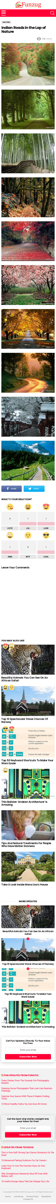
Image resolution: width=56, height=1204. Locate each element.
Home (8, 1196)
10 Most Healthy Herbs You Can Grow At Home (24, 1104)
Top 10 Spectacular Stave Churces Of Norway (24, 720)
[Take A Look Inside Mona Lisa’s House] (28, 867)
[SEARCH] (52, 13)
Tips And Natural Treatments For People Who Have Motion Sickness (26, 844)
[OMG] (11, 646)
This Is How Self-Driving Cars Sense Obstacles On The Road (27, 1153)
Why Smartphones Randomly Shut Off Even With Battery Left (24, 1175)
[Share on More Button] (49, 489)
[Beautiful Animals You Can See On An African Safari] (28, 660)
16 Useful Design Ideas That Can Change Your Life (25, 1181)
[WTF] (11, 687)
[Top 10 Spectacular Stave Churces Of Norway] (28, 701)
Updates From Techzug (19, 1147)
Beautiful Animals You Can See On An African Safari (24, 679)
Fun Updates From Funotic (21, 1075)
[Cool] (5, 729)
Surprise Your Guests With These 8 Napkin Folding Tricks (25, 1097)
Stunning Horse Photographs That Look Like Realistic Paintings (26, 1089)
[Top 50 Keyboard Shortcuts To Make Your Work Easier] (28, 742)
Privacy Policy (32, 1196)
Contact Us (28, 1199)
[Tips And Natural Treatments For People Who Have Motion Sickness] (28, 825)
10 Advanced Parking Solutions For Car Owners (23, 1160)
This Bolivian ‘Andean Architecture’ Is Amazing (24, 803)
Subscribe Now (28, 1056)
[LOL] (5, 687)
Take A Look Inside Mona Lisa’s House (24, 884)
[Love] (5, 646)
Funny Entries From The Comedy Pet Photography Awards (25, 1081)
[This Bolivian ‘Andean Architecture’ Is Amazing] (28, 784)
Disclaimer (46, 1196)
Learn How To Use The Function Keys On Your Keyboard (23, 1167)
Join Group (18, 1196)
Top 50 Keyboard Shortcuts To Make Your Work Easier (27, 762)
